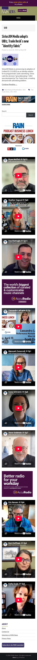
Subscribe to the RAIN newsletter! (13, 645)
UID (11, 92)
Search (4, 111)
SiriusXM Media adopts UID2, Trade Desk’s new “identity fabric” (15, 41)
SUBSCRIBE (6, 104)
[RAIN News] (18, 10)
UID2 (15, 92)
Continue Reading (9, 84)
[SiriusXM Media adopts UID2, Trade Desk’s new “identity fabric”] (18, 59)
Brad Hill (23, 50)
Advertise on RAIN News (10, 635)
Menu (18, 18)
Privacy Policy (6, 638)
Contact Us (5, 631)
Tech (24, 90)
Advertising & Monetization (13, 90)
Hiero (14, 657)
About (4, 628)
